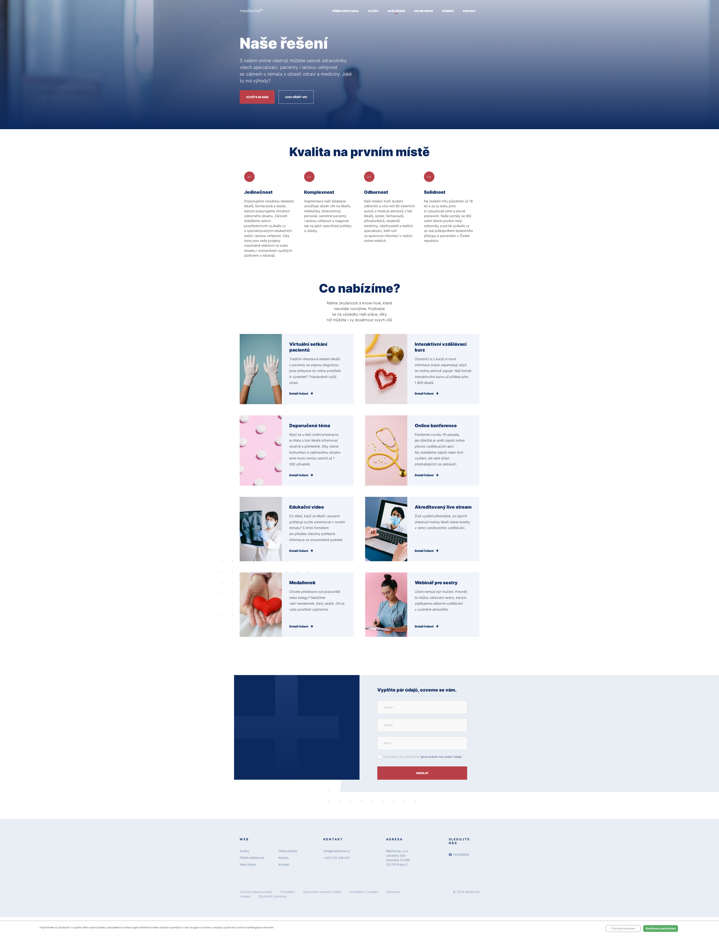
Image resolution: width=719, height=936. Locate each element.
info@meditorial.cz (336, 851)
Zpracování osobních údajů (322, 892)
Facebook (461, 854)
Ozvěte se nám (257, 97)
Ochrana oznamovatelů (256, 892)
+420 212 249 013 (336, 858)
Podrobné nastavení (623, 928)
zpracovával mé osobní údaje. (441, 757)
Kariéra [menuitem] (448, 11)
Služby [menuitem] (373, 11)
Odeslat (422, 773)
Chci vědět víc (296, 97)
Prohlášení (287, 892)
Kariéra (284, 858)
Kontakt (284, 864)
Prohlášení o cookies (363, 892)
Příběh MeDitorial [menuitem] (345, 11)
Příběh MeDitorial (252, 858)
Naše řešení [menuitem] (396, 11)
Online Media (288, 851)
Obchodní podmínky (273, 896)
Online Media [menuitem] (423, 11)
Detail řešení (299, 393)
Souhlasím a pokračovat (661, 928)
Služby (244, 851)
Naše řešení (248, 864)
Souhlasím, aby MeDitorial (423, 756)
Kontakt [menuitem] (469, 11)
